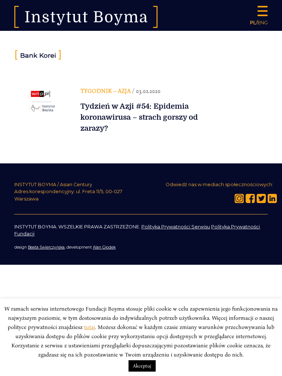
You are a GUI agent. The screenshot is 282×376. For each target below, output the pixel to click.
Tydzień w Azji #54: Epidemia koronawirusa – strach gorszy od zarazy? (139, 117)
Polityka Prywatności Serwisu (175, 226)
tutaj (89, 326)
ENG (262, 22)
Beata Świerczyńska (46, 247)
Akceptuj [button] (142, 366)
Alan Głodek (104, 247)
